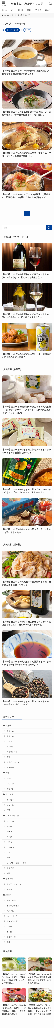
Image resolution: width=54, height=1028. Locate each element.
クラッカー (11, 731)
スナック (10, 746)
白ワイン (10, 784)
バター (9, 926)
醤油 (8, 942)
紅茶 (8, 810)
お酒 (7, 773)
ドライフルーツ (13, 762)
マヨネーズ (11, 937)
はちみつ (10, 847)
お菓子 (8, 725)
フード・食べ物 (12, 30)
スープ (9, 831)
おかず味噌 (11, 900)
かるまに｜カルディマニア (27, 3)
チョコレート (12, 752)
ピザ (8, 858)
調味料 (8, 895)
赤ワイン (10, 789)
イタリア (10, 889)
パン (8, 852)
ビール (9, 778)
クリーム (10, 736)
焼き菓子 (10, 767)
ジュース (10, 805)
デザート (10, 757)
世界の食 (9, 879)
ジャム (9, 741)
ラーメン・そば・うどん (16, 863)
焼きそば (10, 868)
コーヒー (10, 800)
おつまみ (10, 821)
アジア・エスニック (15, 884)
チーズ (9, 837)
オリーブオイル (13, 906)
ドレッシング (12, 921)
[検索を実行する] (49, 227)
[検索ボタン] (50, 3)
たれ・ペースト (13, 916)
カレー (9, 826)
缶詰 (8, 873)
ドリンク (9, 794)
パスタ (9, 842)
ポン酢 (9, 932)
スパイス (10, 911)
